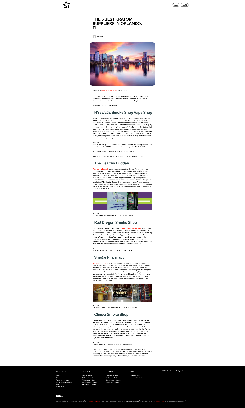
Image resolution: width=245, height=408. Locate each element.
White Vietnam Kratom (89, 378)
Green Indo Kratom (112, 382)
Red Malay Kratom (112, 375)
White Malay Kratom (88, 380)
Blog (57, 384)
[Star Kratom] (66, 8)
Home (58, 375)
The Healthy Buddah (100, 169)
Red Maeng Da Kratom (113, 378)
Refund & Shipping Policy (64, 382)
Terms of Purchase (62, 380)
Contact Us (60, 386)
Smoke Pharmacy (99, 263)
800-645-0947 (135, 375)
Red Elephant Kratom (89, 384)
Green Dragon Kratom (113, 380)
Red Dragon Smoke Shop (131, 228)
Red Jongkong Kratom (89, 382)
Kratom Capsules (87, 375)
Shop (58, 378)
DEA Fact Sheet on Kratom (93, 401)
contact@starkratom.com (138, 378)
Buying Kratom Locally (109, 90)
